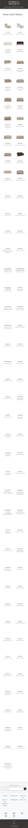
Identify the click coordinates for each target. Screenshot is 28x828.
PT (14, 816)
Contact (5, 795)
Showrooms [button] (14, 795)
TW (14, 813)
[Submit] (25, 788)
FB (6, 813)
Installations (14, 799)
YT (6, 816)
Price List (23, 799)
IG (22, 813)
